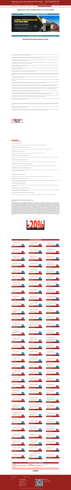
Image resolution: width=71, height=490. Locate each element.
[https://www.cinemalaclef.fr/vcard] (39, 482)
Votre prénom (30, 464)
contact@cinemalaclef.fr (24, 483)
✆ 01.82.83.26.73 (52, 2)
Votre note (45, 464)
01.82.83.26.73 (24, 484)
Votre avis (14, 467)
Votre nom (14, 464)
